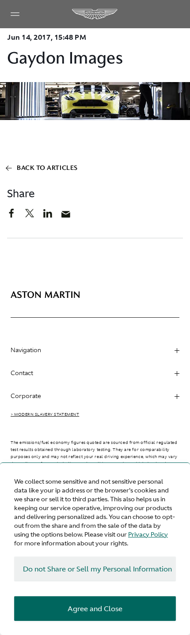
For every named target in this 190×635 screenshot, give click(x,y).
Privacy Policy (148, 534)
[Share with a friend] (70, 216)
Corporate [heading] (26, 396)
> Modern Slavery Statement (45, 414)
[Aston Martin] (95, 14)
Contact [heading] (22, 373)
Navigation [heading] (26, 350)
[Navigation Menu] (15, 14)
